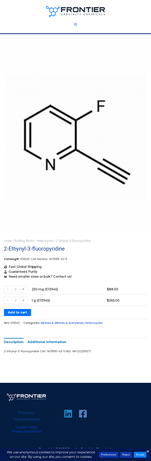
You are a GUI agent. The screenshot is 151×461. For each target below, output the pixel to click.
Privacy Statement (26, 431)
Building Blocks (24, 241)
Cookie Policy (26, 427)
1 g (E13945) (41, 300)
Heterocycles (45, 241)
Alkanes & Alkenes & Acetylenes (62, 323)
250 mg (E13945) (45, 289)
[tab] (14, 342)
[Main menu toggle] (75, 24)
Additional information (47, 342)
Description (14, 342)
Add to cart (17, 312)
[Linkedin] (68, 413)
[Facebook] (82, 413)
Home (8, 241)
